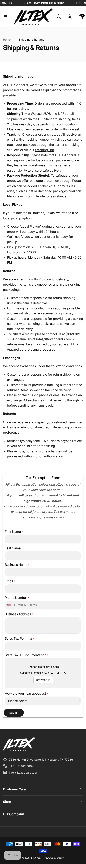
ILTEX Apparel (37, 858)
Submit (13, 712)
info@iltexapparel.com (23, 772)
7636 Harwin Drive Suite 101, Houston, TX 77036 (41, 759)
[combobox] (11, 605)
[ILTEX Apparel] (19, 750)
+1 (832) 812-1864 (21, 766)
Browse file (43, 680)
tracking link (44, 150)
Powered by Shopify (54, 858)
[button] (5, 16)
